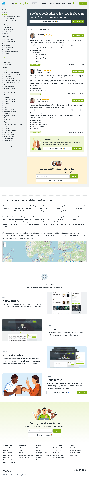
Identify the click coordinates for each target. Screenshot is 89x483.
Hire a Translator (7, 460)
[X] (75, 470)
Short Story (8, 141)
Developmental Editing (42, 45)
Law (5, 107)
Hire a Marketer (7, 455)
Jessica (40, 70)
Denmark (7, 62)
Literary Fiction (9, 109)
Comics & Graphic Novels (12, 80)
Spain (6, 56)
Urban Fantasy (9, 145)
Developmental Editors (13, 17)
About (69, 3)
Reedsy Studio (58, 448)
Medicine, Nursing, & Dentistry (10, 113)
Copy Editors (10, 19)
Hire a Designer (7, 453)
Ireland (6, 49)
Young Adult (8, 147)
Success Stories (24, 457)
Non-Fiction (8, 118)
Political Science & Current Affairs (13, 125)
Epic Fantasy (8, 91)
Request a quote (78, 35)
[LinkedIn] (80, 470)
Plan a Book (57, 453)
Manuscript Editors (12, 21)
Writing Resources (59, 457)
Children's (7, 76)
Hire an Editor (6, 450)
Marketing (7, 27)
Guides (38, 450)
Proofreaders (10, 23)
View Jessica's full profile (76, 94)
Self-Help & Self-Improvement (9, 137)
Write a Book (57, 450)
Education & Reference (11, 93)
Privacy (13, 475)
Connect (45, 3)
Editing (6, 14)
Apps (33, 3)
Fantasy (6, 95)
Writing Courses (41, 453)
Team (21, 450)
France (6, 54)
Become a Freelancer (26, 455)
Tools (58, 3)
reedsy (18, 3)
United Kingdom (9, 41)
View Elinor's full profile (76, 132)
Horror (6, 105)
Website (6, 33)
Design (6, 25)
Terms (8, 475)
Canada (6, 43)
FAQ (3, 475)
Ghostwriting (8, 29)
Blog (63, 3)
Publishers (73, 455)
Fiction (6, 97)
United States (8, 39)
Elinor (39, 99)
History (6, 103)
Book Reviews (74, 448)
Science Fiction (9, 134)
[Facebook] (83, 470)
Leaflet (69, 261)
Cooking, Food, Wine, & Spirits (11, 83)
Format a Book (58, 455)
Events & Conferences (43, 455)
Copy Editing (53, 110)
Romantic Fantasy (10, 130)
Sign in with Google (49, 21)
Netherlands (8, 64)
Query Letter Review (69, 80)
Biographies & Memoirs (11, 72)
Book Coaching (68, 45)
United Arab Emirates (11, 52)
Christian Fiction (9, 78)
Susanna (40, 35)
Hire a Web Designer (8, 462)
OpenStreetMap (76, 261)
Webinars (39, 457)
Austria (6, 60)
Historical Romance (10, 101)
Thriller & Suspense (10, 143)
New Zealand (8, 47)
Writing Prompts (75, 450)
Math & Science (9, 132)
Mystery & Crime (9, 89)
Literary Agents (75, 453)
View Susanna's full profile (75, 64)
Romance (7, 128)
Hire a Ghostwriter (8, 457)
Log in (76, 3)
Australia (7, 45)
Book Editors (45, 29)
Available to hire (34, 64)
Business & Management (12, 74)
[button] (5, 243)
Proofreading (76, 110)
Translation (8, 31)
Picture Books (8, 120)
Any (5, 12)
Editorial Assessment (56, 45)
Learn (52, 3)
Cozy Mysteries (9, 87)
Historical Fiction (9, 99)
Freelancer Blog (41, 460)
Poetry (6, 122)
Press (21, 453)
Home (31, 29)
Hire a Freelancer (7, 448)
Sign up (83, 3)
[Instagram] (77, 470)
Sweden (6, 58)
